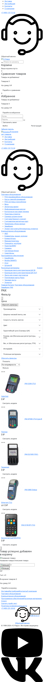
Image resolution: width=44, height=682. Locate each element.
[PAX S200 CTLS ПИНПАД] (13, 383)
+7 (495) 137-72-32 (8, 13)
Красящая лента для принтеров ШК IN (20, 270)
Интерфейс (7, 349)
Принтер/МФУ (10, 246)
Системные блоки (12, 251)
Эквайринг (9, 226)
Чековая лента (10, 280)
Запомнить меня (10, 122)
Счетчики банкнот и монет (15, 219)
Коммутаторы (10, 238)
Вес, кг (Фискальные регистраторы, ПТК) (19, 343)
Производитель (9, 309)
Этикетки (8, 282)
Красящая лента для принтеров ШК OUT (21, 273)
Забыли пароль (7, 129)
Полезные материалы (12, 354)
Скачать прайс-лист (9, 603)
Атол (6, 263)
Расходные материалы (10, 268)
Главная (4, 285)
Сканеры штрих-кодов (13, 216)
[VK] (22, 669)
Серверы (8, 248)
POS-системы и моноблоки (15, 202)
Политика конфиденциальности (14, 606)
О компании (9, 8)
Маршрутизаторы (12, 241)
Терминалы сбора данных (15, 224)
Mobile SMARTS (11, 260)
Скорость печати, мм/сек (13, 320)
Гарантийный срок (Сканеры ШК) (16, 331)
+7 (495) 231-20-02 (8, 608)
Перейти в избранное (11, 112)
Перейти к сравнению (11, 90)
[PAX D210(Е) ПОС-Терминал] (13, 454)
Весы (6, 204)
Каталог (11, 285)
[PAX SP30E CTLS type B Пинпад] (13, 419)
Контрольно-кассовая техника (17, 211)
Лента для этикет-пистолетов (16, 275)
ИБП (6, 233)
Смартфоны (9, 253)
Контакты (8, 6)
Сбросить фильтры (9, 358)
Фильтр (6, 368)
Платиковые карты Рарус (15, 277)
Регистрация (36, 126)
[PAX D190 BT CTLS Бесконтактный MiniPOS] (11, 525)
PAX (11, 287)
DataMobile (9, 258)
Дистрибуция (10, 4)
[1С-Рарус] (5, 59)
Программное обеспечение (12, 255)
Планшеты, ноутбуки (13, 243)
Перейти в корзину (9, 588)
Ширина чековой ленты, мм (14, 314)
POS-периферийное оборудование (19, 197)
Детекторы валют (12, 207)
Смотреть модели (10, 403)
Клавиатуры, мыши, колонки (16, 236)
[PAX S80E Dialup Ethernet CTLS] (13, 489)
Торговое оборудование (11, 194)
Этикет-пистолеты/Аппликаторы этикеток (21, 229)
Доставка (8, 1)
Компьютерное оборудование (13, 231)
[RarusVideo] (22, 643)
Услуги (39, 268)
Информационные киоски (15, 209)
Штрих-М (8, 265)
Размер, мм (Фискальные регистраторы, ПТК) (19, 337)
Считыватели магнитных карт (16, 221)
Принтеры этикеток (12, 214)
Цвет (5, 325)
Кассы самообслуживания (15, 199)
